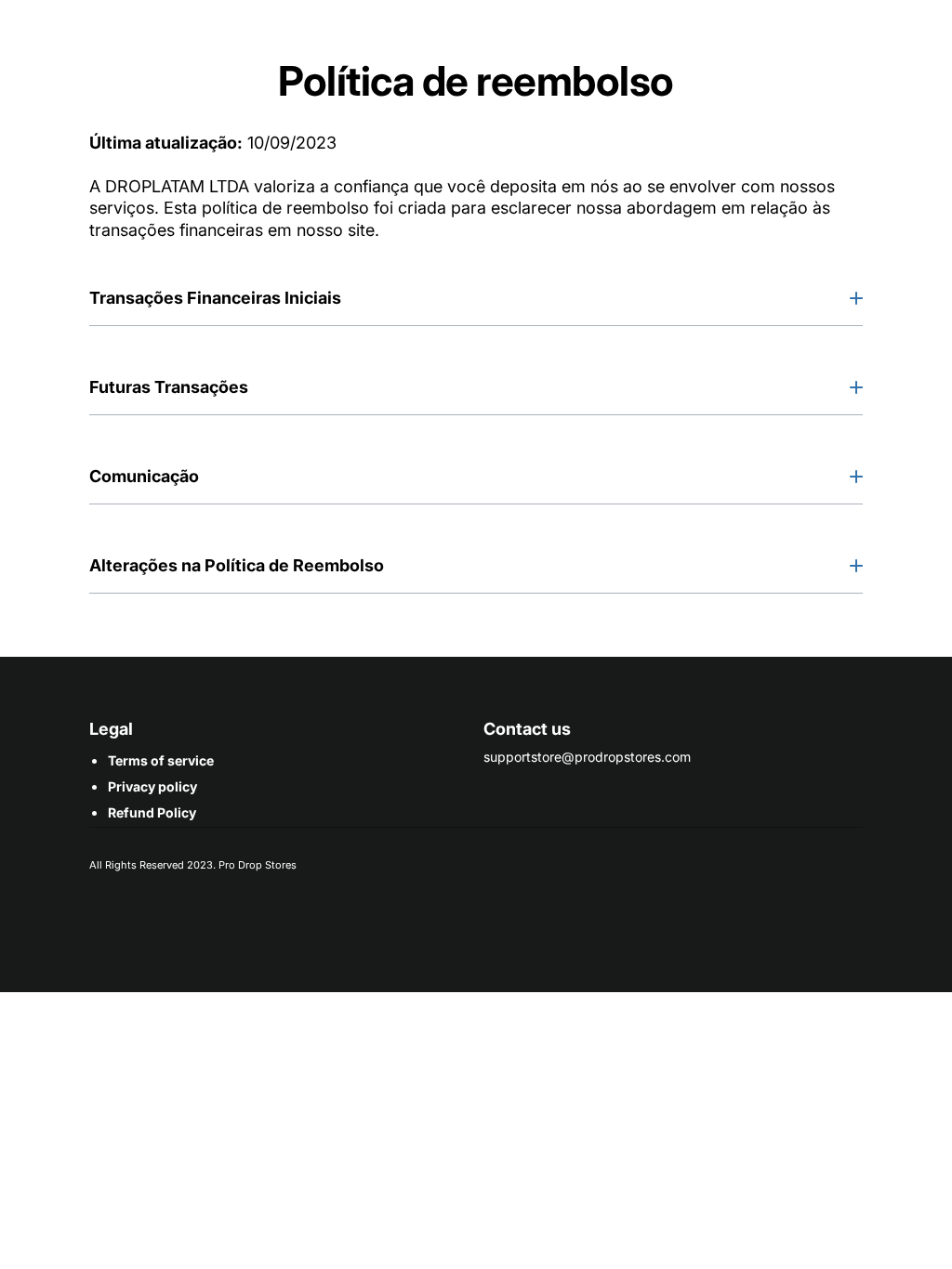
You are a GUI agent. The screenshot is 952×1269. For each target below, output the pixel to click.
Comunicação (144, 476)
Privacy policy (152, 786)
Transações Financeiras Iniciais (215, 297)
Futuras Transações (168, 387)
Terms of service (161, 760)
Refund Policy (152, 812)
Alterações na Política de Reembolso (236, 565)
